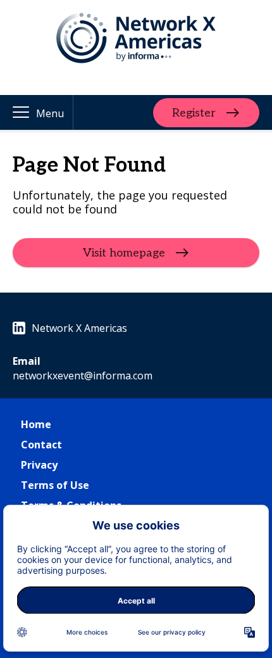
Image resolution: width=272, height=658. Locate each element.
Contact (41, 445)
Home (36, 424)
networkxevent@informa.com (82, 376)
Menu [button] (50, 113)
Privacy (39, 465)
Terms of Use (55, 485)
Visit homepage (124, 253)
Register (194, 112)
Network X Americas (79, 328)
